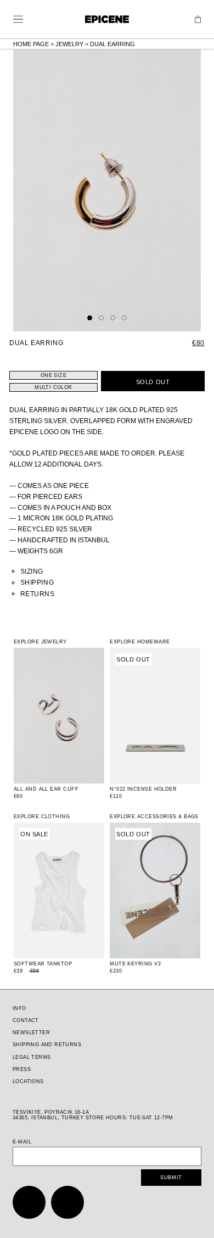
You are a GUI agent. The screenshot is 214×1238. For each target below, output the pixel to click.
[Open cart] (198, 19)
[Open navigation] (18, 19)
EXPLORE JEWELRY (40, 642)
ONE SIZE (53, 375)
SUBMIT (171, 1177)
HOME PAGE (31, 44)
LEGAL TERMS (31, 1057)
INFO (19, 1008)
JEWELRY (69, 44)
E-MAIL (22, 1142)
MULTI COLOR (53, 387)
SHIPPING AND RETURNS (47, 1044)
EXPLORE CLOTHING (42, 816)
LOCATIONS (28, 1081)
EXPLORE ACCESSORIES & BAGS (154, 816)
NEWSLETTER (31, 1032)
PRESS (22, 1069)
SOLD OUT (153, 382)
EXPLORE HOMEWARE (140, 642)
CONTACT (26, 1020)
